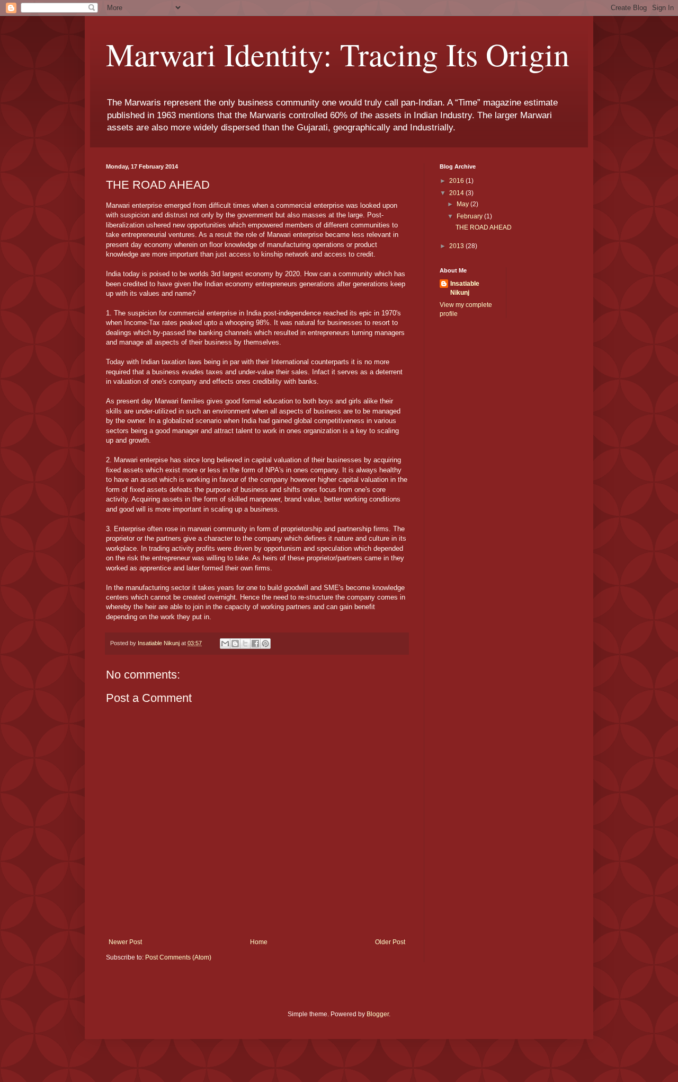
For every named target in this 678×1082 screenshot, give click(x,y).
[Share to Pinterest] (265, 643)
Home (258, 942)
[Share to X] (245, 643)
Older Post (390, 942)
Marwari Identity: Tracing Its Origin (337, 54)
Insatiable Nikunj (464, 288)
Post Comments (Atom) (178, 957)
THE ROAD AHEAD (484, 227)
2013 (457, 246)
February (470, 216)
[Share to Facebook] (255, 643)
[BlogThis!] (235, 643)
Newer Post (125, 942)
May (463, 204)
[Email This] (225, 643)
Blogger (378, 1014)
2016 (457, 180)
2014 (457, 193)
